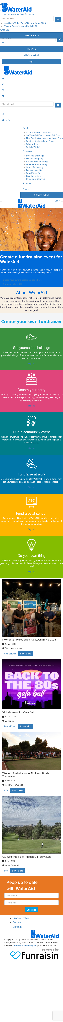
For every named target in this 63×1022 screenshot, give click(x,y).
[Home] (31, 7)
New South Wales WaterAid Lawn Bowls (44, 138)
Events (26, 128)
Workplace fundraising (36, 164)
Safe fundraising (33, 175)
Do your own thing (34, 170)
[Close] (62, 201)
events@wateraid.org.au (25, 945)
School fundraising (34, 167)
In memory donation (35, 178)
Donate (5, 29)
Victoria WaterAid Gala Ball (38, 132)
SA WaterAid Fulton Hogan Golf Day (43, 135)
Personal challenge (35, 155)
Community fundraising (37, 161)
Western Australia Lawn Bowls (40, 141)
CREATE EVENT (31, 35)
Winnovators (32, 144)
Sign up (31, 363)
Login (31, 61)
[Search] (58, 19)
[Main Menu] (1, 201)
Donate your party (34, 158)
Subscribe (31, 909)
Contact (17, 926)
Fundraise (27, 151)
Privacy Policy (20, 918)
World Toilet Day (33, 173)
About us (27, 183)
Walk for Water (33, 146)
